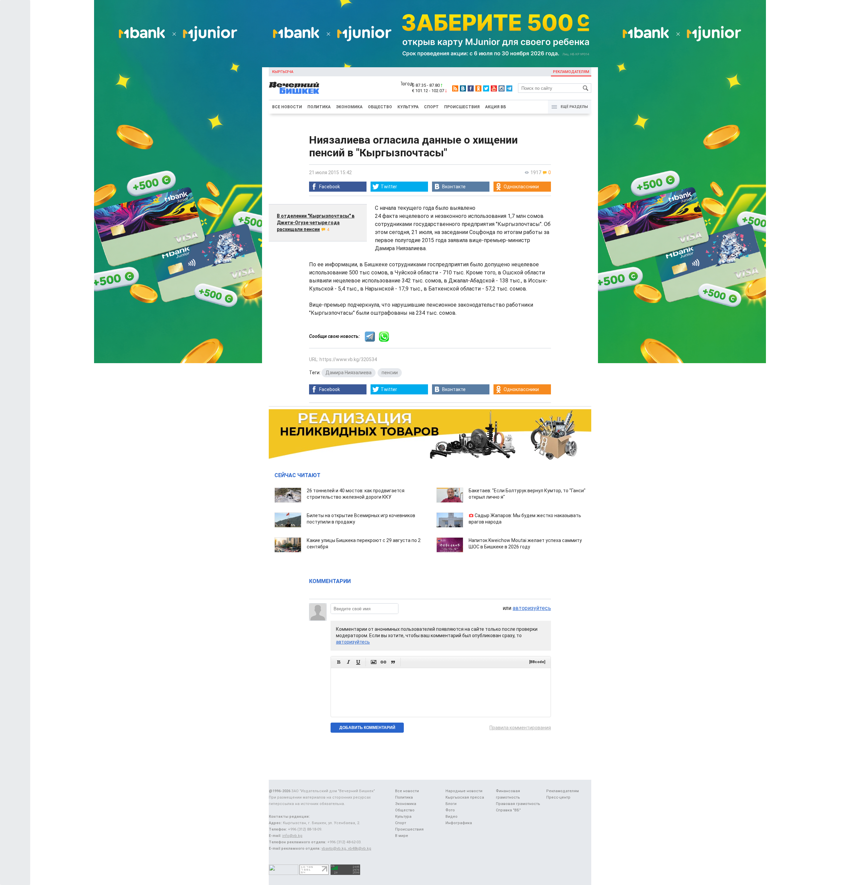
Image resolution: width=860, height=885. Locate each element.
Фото (450, 810)
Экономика (349, 107)
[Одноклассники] (478, 88)
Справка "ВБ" (508, 810)
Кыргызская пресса (464, 797)
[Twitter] (486, 88)
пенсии (390, 372)
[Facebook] (471, 88)
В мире (401, 836)
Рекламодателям (571, 72)
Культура (408, 107)
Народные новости (463, 791)
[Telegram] (509, 88)
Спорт (431, 107)
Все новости (287, 107)
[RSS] (455, 88)
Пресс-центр (558, 797)
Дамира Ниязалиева (349, 372)
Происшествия (462, 107)
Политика (319, 107)
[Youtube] (494, 88)
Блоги (451, 804)
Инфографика (458, 823)
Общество (380, 107)
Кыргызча (282, 72)
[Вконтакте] (463, 88)
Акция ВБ (495, 107)
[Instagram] (502, 88)
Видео (451, 816)
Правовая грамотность (518, 804)
